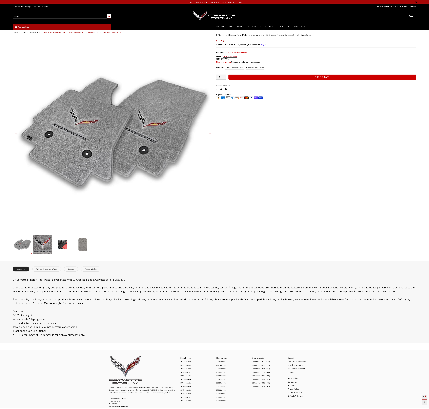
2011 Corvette (185, 394)
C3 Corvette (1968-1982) (261, 379)
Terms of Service (295, 392)
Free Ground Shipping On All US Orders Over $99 (216, 2)
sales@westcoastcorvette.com (118, 407)
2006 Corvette (221, 369)
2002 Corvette (221, 383)
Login (29, 6)
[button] (16, 133)
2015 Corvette (185, 379)
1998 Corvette (221, 397)
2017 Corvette (185, 372)
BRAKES (263, 27)
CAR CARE (281, 27)
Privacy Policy (293, 389)
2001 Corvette (221, 386)
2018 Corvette (185, 369)
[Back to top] (424, 402)
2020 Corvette (185, 362)
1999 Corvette (221, 394)
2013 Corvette (185, 386)
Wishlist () (19, 6)
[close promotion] (416, 2)
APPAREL (304, 27)
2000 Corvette (221, 390)
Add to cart (322, 77)
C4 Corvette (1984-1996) (261, 376)
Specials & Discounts (295, 365)
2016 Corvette (185, 376)
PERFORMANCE (252, 27)
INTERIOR (220, 27)
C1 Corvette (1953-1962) (261, 386)
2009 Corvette (185, 401)
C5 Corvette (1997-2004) (261, 372)
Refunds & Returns (295, 396)
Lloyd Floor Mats (230, 56)
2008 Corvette (221, 362)
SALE (312, 27)
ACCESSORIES (293, 27)
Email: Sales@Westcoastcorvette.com (393, 6)
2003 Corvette (221, 379)
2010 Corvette (185, 397)
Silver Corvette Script (234, 67)
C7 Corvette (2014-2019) (261, 365)
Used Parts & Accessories (297, 369)
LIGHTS (272, 27)
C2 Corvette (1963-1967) (261, 383)
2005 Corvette (221, 372)
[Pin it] (226, 89)
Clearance (291, 372)
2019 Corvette (185, 365)
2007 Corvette (221, 365)
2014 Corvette (185, 383)
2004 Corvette (221, 376)
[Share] (216, 89)
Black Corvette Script (255, 67)
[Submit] (109, 16)
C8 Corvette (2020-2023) (261, 362)
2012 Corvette (185, 390)
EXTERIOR (230, 27)
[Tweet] (221, 89)
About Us (412, 6)
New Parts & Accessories (297, 362)
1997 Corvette (221, 401)
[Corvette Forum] (214, 16)
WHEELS (240, 27)
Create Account (42, 6)
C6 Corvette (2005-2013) (261, 369)
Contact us (292, 382)
